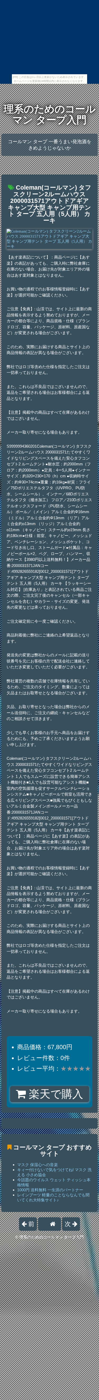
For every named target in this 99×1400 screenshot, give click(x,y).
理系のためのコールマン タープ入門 (50, 114)
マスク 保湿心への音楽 (37, 1164)
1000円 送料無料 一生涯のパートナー (50, 1190)
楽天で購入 (54, 1094)
